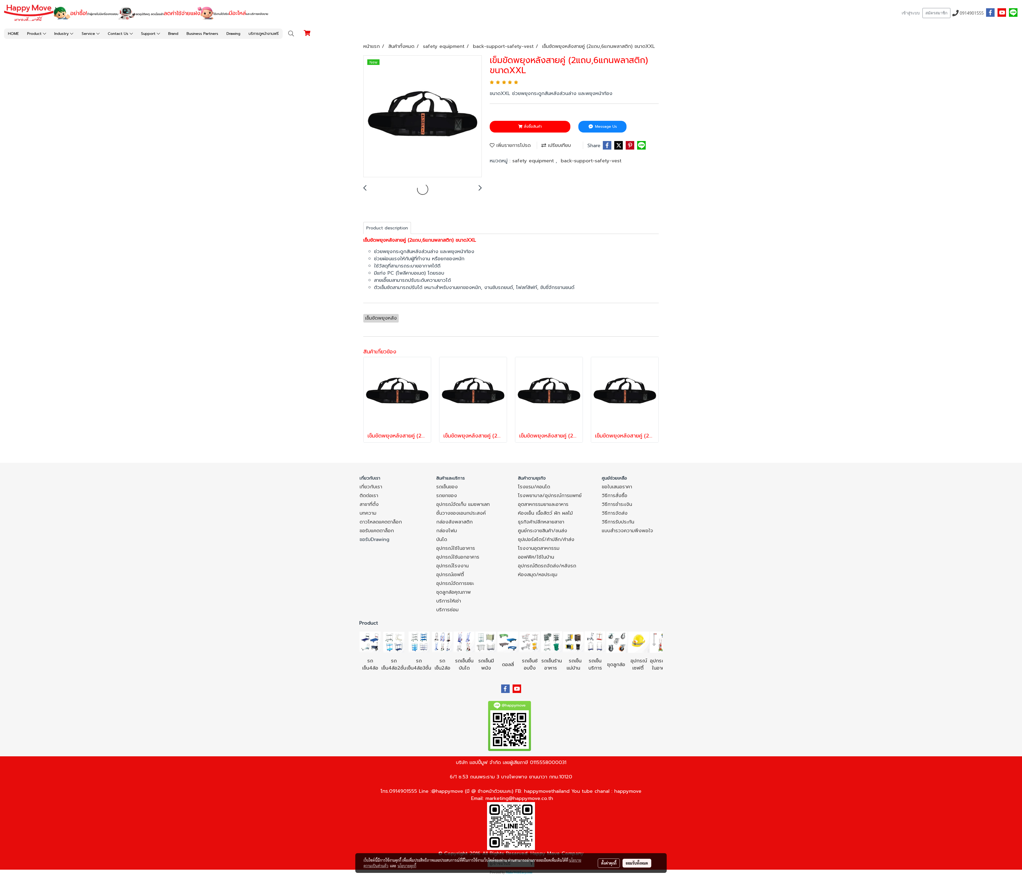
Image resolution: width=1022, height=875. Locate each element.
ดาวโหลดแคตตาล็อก (381, 522)
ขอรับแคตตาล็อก (377, 530)
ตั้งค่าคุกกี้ (608, 863)
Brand (173, 33)
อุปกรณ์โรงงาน (452, 565)
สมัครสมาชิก (936, 13)
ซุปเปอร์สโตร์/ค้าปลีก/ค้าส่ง (546, 539)
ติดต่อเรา (369, 495)
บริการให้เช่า (448, 601)
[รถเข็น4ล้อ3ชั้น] (419, 642)
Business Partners (202, 33)
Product (35, 33)
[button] (291, 33)
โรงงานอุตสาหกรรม (538, 548)
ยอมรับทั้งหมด (637, 863)
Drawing (233, 33)
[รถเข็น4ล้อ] (370, 642)
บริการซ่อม (447, 609)
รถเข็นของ (447, 486)
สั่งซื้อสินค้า (532, 126)
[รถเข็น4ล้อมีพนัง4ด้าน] (486, 642)
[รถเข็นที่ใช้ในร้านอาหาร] (551, 642)
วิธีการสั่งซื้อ (614, 495)
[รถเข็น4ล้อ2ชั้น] (394, 642)
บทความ (368, 513)
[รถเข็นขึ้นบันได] (464, 642)
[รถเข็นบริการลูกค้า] (595, 642)
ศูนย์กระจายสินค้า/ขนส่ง (542, 530)
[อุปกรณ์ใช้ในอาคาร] (644, 668)
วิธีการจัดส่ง (615, 513)
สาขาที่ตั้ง (369, 504)
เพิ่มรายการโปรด (512, 145)
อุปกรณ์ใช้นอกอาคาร (457, 557)
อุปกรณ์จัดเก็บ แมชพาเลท (463, 504)
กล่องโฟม (446, 530)
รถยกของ (446, 495)
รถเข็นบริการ (595, 664)
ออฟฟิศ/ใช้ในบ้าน (536, 557)
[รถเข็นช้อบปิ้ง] (529, 642)
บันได (441, 539)
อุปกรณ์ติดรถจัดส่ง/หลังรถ (547, 565)
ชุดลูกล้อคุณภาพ (453, 592)
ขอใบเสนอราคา (617, 486)
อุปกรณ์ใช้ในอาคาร (455, 548)
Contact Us (119, 33)
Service (89, 33)
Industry (62, 33)
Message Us (605, 126)
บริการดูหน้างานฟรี (264, 33)
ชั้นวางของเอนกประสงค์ (461, 513)
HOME (13, 33)
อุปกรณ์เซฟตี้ (450, 574)
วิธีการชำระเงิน (617, 504)
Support (149, 33)
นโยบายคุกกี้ (407, 865)
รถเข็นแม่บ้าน (574, 664)
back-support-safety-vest (591, 160)
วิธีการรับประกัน (618, 522)
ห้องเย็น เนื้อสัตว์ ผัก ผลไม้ (545, 513)
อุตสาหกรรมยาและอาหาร (543, 504)
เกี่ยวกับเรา (371, 486)
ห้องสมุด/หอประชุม (537, 574)
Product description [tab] (387, 228)
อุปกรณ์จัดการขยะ (455, 583)
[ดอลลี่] (507, 642)
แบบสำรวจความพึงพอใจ (627, 530)
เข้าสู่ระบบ (911, 13)
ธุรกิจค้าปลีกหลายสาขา (541, 522)
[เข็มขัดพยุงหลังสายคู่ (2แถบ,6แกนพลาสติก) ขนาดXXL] (422, 117)
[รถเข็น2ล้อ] (442, 642)
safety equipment (534, 160)
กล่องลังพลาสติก (454, 522)
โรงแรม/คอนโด (534, 486)
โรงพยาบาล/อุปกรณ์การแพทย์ (550, 495)
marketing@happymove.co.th (519, 798)
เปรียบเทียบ (558, 145)
